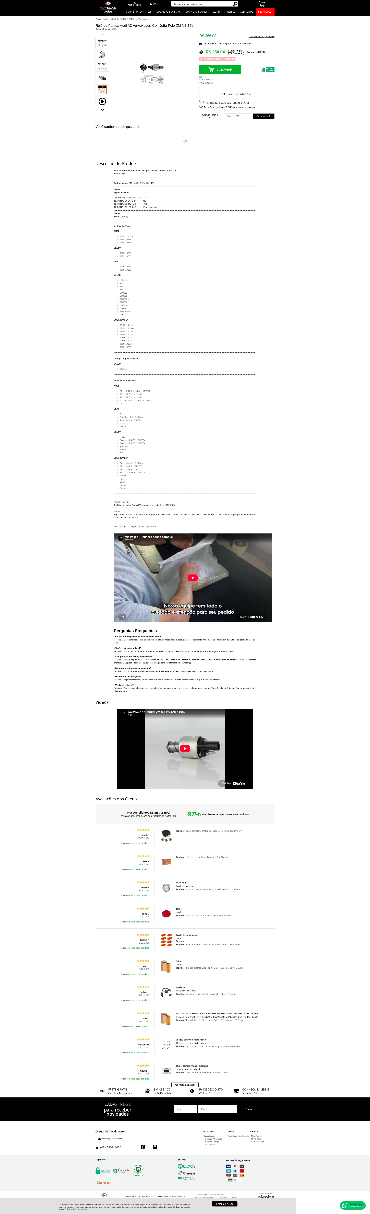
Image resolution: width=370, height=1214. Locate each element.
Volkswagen (143, 19)
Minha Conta (256, 1139)
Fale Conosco (209, 1145)
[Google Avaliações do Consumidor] (107, 1183)
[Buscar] (235, 4)
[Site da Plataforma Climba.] (265, 1196)
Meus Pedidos (256, 1136)
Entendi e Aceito (225, 1203)
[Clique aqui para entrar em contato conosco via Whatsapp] (353, 1205)
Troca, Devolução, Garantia (238, 1136)
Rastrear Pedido (257, 1142)
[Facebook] (142, 1147)
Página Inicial (101, 19)
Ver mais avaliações (185, 1084)
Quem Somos (209, 1136)
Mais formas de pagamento (261, 36)
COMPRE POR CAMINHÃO (123, 19)
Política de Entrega (211, 1142)
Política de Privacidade (76, 1209)
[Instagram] (155, 1147)
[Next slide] (102, 109)
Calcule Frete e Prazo (210, 116)
